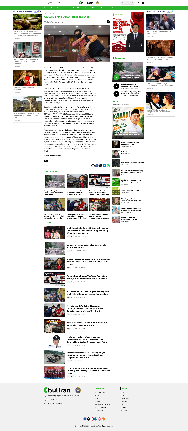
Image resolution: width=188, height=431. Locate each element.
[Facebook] (97, 165)
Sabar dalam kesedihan (130, 190)
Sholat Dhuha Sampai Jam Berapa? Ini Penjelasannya (131, 209)
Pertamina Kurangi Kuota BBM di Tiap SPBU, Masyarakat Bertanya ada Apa (98, 216)
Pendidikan (70, 236)
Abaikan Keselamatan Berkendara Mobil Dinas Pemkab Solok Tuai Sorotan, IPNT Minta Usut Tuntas (76, 193)
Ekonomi (123, 410)
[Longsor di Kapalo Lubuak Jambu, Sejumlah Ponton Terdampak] (54, 181)
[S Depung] (116, 163)
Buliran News (48, 21)
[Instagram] (99, 419)
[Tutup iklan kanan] (147, 11)
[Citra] (116, 154)
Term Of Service (100, 407)
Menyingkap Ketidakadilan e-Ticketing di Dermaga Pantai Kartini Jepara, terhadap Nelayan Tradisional (132, 200)
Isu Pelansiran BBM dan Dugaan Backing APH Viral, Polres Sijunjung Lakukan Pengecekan (54, 216)
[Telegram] (104, 165)
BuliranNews (93, 426)
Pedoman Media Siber (102, 404)
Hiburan (123, 407)
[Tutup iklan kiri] (40, 11)
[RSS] (103, 419)
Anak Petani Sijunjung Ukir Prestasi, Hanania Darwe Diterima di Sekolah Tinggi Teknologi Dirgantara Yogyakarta (87, 230)
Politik (122, 404)
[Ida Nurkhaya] (116, 210)
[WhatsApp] (108, 165)
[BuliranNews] (89, 3)
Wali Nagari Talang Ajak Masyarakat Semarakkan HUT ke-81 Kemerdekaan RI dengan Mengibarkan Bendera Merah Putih (87, 339)
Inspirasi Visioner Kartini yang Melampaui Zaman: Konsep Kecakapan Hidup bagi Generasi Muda (132, 172)
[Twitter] (100, 165)
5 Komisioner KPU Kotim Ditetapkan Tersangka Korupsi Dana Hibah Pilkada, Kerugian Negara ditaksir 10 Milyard (77, 216)
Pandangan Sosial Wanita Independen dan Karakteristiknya (130, 143)
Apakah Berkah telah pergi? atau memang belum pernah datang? (132, 181)
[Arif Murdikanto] (116, 144)
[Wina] (116, 172)
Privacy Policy (99, 410)
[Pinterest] (92, 419)
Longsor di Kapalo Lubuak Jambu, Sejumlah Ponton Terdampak (54, 193)
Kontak (97, 401)
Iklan (96, 398)
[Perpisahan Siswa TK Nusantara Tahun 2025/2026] (54, 372)
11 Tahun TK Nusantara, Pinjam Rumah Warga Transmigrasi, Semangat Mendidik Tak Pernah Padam (88, 370)
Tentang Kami (100, 392)
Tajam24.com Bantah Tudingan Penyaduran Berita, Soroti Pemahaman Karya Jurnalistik (99, 193)
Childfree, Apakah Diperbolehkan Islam (129, 218)
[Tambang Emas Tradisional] (54, 357)
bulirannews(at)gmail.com (56, 403)
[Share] (108, 21)
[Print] (93, 165)
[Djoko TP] (116, 201)
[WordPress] (95, 419)
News (68, 250)
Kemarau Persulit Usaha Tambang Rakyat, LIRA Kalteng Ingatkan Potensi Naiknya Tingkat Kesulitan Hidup (86, 355)
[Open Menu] (142, 3)
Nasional (123, 395)
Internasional (124, 398)
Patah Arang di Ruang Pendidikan (129, 153)
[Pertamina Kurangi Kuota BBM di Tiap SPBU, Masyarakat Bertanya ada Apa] (99, 205)
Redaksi (97, 395)
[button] (133, 2)
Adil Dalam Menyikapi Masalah (132, 162)
